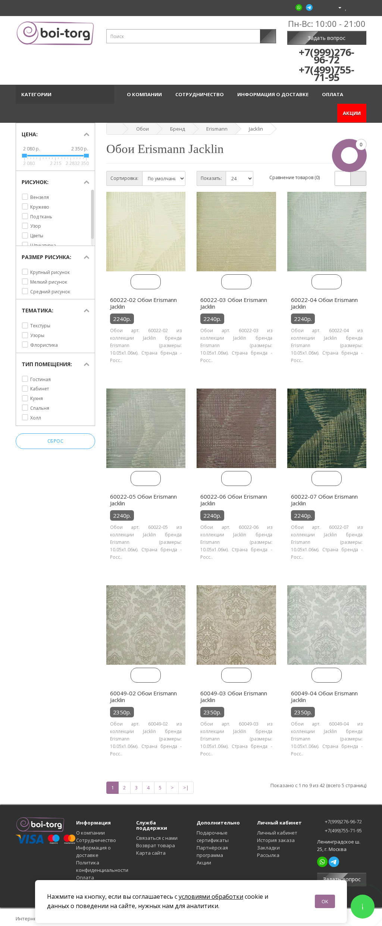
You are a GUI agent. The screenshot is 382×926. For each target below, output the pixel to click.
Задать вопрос (326, 37)
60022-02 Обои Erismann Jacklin (143, 303)
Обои (142, 128)
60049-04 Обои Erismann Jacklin (324, 696)
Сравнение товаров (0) (294, 177)
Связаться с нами (157, 838)
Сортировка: (124, 178)
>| (186, 787)
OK (325, 901)
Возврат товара (155, 845)
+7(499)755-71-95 (343, 830)
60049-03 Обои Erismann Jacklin (233, 696)
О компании (145, 94)
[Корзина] (353, 7)
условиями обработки (211, 896)
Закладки (268, 847)
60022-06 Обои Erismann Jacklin (233, 500)
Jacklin (256, 128)
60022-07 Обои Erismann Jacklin (324, 500)
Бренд (177, 128)
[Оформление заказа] (360, 7)
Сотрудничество (200, 94)
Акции (352, 113)
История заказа (276, 840)
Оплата (333, 94)
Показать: (211, 178)
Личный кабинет (277, 832)
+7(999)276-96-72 (343, 821)
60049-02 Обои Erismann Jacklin (143, 696)
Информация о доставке (274, 94)
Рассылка (268, 855)
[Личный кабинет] (336, 7)
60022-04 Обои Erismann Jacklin (324, 303)
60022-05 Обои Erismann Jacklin (143, 500)
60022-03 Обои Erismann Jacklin (233, 303)
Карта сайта (151, 852)
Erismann (217, 128)
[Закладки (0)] (346, 7)
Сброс (55, 441)
